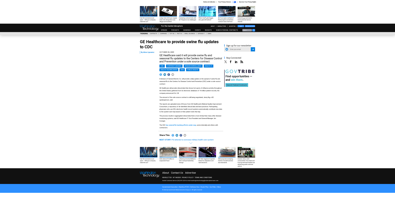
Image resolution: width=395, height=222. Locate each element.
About (213, 26)
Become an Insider (250, 26)
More (219, 187)
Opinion (164, 30)
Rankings (187, 30)
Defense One (194, 187)
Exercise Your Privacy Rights (247, 2)
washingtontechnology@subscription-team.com (204, 180)
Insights (208, 30)
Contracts (153, 33)
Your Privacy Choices (224, 2)
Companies (163, 33)
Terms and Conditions (203, 177)
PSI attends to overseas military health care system (193, 140)
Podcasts (175, 30)
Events (198, 30)
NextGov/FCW (184, 187)
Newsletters (222, 26)
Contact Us (177, 172)
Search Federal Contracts (227, 30)
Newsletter (167, 177)
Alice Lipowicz (148, 52)
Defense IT (201, 33)
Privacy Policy (188, 177)
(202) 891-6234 (181, 180)
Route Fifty (204, 187)
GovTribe (213, 187)
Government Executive (169, 187)
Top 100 (172, 33)
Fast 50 (179, 33)
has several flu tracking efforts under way (181, 125)
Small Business (189, 33)
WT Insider (177, 177)
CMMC (209, 33)
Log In (240, 26)
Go (253, 30)
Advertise (232, 26)
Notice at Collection (209, 2)
